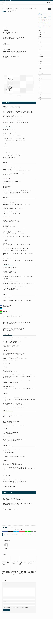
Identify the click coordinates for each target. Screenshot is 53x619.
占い (3, 11)
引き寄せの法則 (41, 73)
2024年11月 (40, 38)
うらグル (4, 2)
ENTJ (40, 42)
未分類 (40, 87)
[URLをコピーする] (33, 531)
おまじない (40, 49)
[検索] (50, 0)
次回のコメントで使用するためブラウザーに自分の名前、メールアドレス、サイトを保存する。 (16, 607)
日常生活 (40, 82)
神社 (40, 90)
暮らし (40, 85)
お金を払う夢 (10, 80)
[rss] (49, 0)
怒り (40, 75)
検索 (49, 8)
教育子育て (40, 78)
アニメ (40, 51)
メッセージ (40, 58)
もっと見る (19, 95)
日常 (40, 80)
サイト (4, 604)
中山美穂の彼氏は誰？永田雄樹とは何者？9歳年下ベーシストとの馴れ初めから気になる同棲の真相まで (44, 27)
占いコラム (40, 68)
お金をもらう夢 (10, 90)
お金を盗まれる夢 (10, 79)
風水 (40, 99)
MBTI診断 (40, 46)
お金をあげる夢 (10, 88)
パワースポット (41, 56)
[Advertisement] (19, 19)
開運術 (40, 97)
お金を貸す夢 (10, 86)
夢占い (5, 11)
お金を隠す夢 (10, 91)
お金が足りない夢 (10, 85)
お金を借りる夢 (10, 87)
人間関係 (40, 61)
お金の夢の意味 (9, 78)
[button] (5, 531)
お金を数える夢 (10, 89)
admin (6, 548)
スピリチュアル (9, 527)
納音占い (40, 92)
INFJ (40, 44)
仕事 (40, 63)
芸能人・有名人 (41, 94)
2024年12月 (40, 36)
